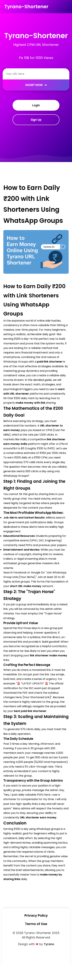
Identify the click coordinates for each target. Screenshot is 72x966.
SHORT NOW (36, 85)
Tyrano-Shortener (26, 6)
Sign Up (36, 120)
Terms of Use (36, 924)
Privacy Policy (36, 915)
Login (36, 105)
